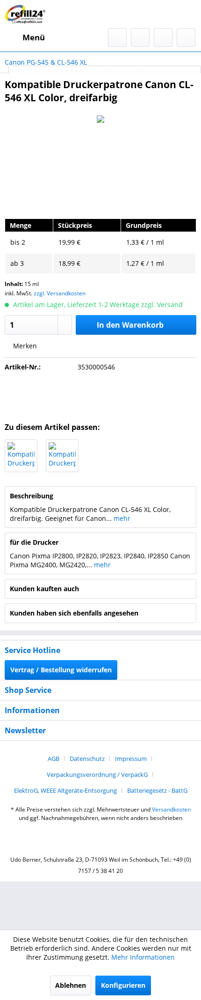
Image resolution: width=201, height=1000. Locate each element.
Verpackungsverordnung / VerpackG (97, 774)
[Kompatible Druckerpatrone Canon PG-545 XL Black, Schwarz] (21, 455)
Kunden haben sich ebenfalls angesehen (74, 613)
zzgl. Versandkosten (60, 293)
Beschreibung (31, 495)
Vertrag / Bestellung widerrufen (61, 669)
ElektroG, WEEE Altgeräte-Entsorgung (65, 790)
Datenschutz (87, 758)
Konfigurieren (123, 985)
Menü (33, 37)
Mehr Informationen (143, 957)
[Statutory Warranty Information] (100, 394)
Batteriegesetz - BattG (157, 790)
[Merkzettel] (140, 37)
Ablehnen (70, 985)
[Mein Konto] (163, 37)
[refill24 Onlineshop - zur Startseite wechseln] (27, 14)
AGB (53, 758)
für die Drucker (34, 542)
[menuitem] (25, 37)
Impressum (131, 758)
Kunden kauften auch (44, 588)
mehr (121, 518)
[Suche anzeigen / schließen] (117, 37)
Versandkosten (171, 809)
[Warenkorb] (186, 37)
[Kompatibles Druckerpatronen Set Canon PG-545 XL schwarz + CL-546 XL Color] (62, 455)
